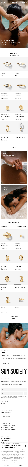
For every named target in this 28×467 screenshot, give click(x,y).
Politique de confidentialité (19, 396)
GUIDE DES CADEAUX (6, 438)
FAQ (2, 405)
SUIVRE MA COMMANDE (6, 412)
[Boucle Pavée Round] (21, 127)
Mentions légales (5, 423)
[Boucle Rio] (21, 235)
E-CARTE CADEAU (5, 436)
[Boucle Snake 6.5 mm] (7, 106)
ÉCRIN (2, 442)
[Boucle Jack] (21, 256)
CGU (2, 421)
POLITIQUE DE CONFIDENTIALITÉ (8, 425)
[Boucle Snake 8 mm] (21, 106)
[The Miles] (21, 299)
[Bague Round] (21, 64)
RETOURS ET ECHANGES (6, 410)
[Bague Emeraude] (7, 85)
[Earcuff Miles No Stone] (7, 299)
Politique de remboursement (8, 429)
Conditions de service (5, 397)
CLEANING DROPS (5, 440)
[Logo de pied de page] (14, 371)
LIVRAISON (3, 408)
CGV (2, 418)
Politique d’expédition (7, 427)
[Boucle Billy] (7, 278)
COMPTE (3, 403)
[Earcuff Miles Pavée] (21, 278)
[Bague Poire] (7, 64)
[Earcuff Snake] (7, 127)
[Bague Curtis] (7, 235)
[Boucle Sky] (7, 256)
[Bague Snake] (21, 85)
